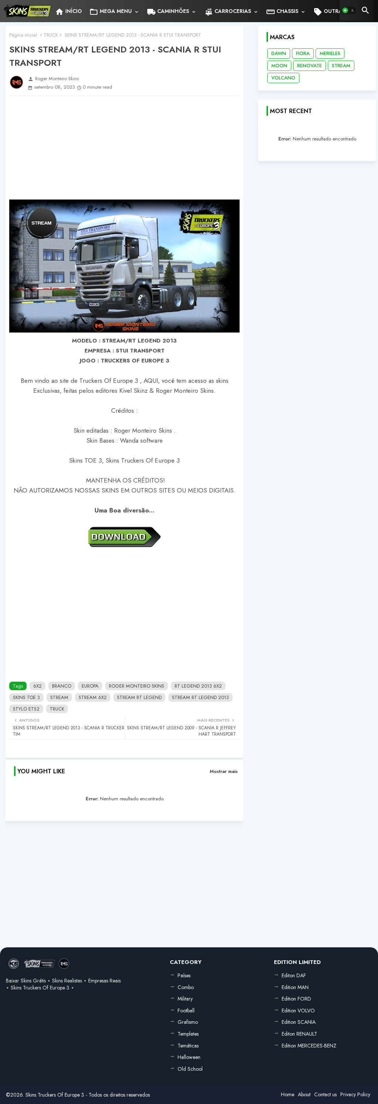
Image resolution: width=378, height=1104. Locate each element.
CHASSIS (282, 11)
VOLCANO (283, 77)
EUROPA (90, 685)
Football (186, 1010)
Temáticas (188, 1045)
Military (185, 998)
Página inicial (23, 34)
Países (184, 975)
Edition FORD (296, 998)
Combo (186, 987)
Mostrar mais (224, 771)
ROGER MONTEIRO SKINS (136, 685)
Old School (190, 1069)
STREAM (59, 697)
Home (287, 1094)
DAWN (278, 53)
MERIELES (330, 53)
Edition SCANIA (299, 1022)
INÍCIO (68, 11)
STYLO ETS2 (26, 708)
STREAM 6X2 (93, 697)
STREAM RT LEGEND (139, 697)
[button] (348, 10)
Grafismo (188, 1022)
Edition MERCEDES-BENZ (309, 1045)
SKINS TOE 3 (26, 697)
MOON (279, 65)
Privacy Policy (355, 1094)
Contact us (325, 1094)
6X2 (37, 685)
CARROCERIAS (227, 11)
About (304, 1094)
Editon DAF (294, 975)
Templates (188, 1033)
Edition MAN (295, 987)
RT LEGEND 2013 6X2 (198, 685)
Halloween (189, 1057)
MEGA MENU (110, 11)
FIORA (303, 53)
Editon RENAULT (299, 1033)
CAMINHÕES (168, 11)
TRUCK (51, 34)
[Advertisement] (124, 148)
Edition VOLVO (298, 1010)
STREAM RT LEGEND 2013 (200, 697)
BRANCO (61, 685)
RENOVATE (309, 65)
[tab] (68, 11)
